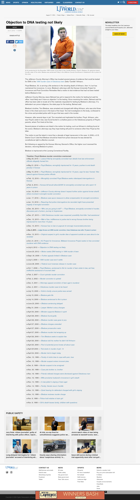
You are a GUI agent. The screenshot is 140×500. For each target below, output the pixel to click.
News (8, 2)
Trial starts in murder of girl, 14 (52, 349)
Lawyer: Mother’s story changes (53, 307)
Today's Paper (61, 15)
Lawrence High (81, 479)
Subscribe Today (80, 15)
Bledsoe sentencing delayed (52, 303)
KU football (80, 475)
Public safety (62, 472)
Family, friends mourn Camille (52, 386)
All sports (80, 470)
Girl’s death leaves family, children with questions (58, 402)
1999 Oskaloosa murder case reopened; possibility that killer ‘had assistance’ (70, 215)
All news (60, 470)
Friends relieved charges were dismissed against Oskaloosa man (65, 373)
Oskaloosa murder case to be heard (53, 287)
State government (63, 477)
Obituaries (49, 2)
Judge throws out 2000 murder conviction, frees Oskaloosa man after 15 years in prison (67, 230)
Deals (98, 488)
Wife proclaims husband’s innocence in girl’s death (60, 378)
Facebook (42, 477)
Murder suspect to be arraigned (52, 365)
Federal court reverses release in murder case (58, 264)
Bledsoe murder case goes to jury (54, 320)
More (99, 467)
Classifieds (67, 2)
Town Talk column (63, 479)
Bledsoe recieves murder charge (53, 394)
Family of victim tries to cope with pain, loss (57, 357)
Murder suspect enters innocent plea (55, 361)
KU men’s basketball (83, 472)
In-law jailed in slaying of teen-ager (54, 382)
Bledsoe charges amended (51, 324)
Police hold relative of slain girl (51, 398)
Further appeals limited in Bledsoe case (57, 255)
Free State (80, 482)
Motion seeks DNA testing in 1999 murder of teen (60, 251)
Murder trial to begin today (51, 353)
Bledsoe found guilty (49, 316)
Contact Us (79, 2)
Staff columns (81, 477)
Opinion (25, 2)
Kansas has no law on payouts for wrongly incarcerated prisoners (66, 226)
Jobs (58, 2)
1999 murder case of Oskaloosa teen (50, 81)
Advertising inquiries (45, 475)
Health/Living (36, 2)
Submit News (70, 15)
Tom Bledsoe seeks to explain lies (54, 336)
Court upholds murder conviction (52, 274)
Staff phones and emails (46, 470)
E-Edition (99, 475)
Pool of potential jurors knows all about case (57, 344)
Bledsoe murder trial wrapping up (53, 332)
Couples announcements (104, 482)
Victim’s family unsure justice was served (56, 291)
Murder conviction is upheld (50, 278)
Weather (99, 477)
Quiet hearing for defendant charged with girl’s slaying (61, 390)
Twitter (41, 479)
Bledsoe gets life (47, 295)
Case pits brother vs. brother (52, 369)
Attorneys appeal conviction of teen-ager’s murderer (59, 283)
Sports (16, 2)
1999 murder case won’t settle (51, 259)
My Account (90, 15)
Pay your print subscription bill (106, 472)
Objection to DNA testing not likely (53, 247)
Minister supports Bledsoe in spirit (54, 311)
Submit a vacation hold (103, 470)
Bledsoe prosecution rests (51, 328)
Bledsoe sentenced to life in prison (54, 299)
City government (63, 475)
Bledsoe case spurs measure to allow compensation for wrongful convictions (70, 198)
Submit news (42, 472)
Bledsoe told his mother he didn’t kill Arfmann (58, 340)
